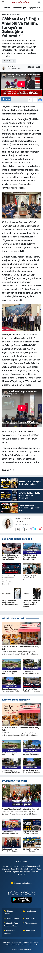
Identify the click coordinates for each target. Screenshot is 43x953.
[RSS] (34, 893)
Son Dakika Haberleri (9, 932)
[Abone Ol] (40, 100)
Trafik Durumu (30, 918)
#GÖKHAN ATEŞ (8, 61)
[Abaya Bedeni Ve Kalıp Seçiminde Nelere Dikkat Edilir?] (11, 594)
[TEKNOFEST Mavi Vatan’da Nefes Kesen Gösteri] (32, 548)
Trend (30, 945)
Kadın (36, 945)
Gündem (15, 14)
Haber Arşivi (30, 930)
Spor (13, 945)
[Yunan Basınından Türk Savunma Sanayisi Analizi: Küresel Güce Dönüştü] (11, 569)
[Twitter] (26, 529)
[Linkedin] (35, 529)
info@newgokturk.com (23, 883)
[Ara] (39, 2)
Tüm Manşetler (31, 923)
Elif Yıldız (20, 521)
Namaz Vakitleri (13, 918)
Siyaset (36, 942)
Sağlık (18, 945)
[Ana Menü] (3, 2)
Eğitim (7, 945)
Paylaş (7, 99)
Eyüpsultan (34, 8)
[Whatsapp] (30, 893)
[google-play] (21, 900)
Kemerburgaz (19, 8)
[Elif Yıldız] (7, 523)
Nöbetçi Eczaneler (8, 912)
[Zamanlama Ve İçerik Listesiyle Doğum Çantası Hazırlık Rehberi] (32, 594)
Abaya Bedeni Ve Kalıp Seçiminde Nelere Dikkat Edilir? (10, 603)
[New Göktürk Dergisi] (20, 2)
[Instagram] (31, 529)
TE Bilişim (27, 949)
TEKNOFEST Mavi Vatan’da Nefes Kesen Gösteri (30, 557)
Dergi (24, 945)
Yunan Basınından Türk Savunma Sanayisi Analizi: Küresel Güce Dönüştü (9, 580)
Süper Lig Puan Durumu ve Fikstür (11, 924)
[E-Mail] (17, 529)
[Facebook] (22, 529)
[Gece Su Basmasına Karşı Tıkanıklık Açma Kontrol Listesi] (11, 548)
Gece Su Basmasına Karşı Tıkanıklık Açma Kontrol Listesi (10, 557)
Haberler (5, 14)
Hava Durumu (31, 911)
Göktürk (6, 8)
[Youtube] (40, 529)
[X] (13, 893)
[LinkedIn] (22, 893)
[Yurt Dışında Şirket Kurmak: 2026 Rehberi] (32, 569)
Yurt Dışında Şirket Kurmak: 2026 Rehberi (30, 578)
